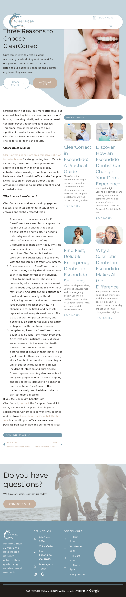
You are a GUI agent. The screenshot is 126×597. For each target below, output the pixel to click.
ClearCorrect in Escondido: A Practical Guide (77, 159)
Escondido (26, 416)
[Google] (42, 574)
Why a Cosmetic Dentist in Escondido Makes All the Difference (107, 269)
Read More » (72, 206)
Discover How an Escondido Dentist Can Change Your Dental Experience (109, 165)
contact (24, 403)
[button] (110, 25)
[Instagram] (35, 574)
